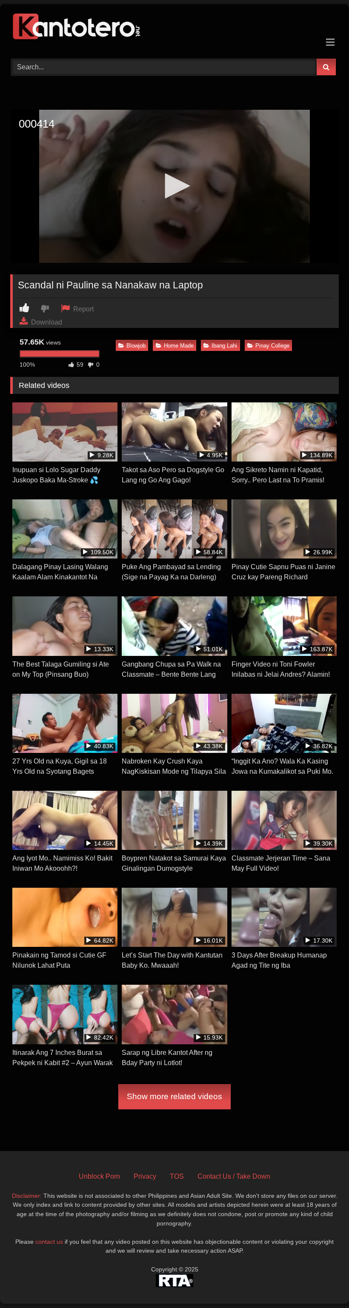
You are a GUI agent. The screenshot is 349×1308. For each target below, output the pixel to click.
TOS (177, 1176)
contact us (49, 1241)
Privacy (145, 1176)
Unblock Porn (99, 1176)
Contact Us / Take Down (233, 1176)
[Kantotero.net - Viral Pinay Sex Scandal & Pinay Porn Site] (174, 28)
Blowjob (136, 345)
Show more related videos (174, 1096)
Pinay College (272, 345)
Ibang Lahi (224, 345)
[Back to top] (322, 1282)
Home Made (179, 345)
